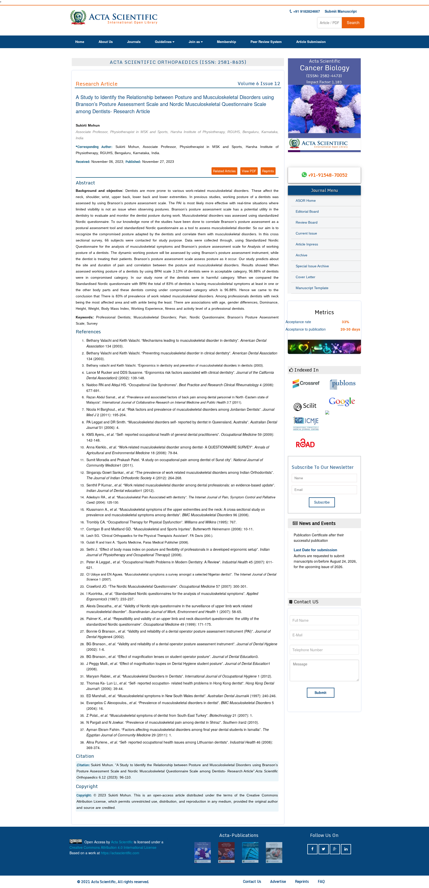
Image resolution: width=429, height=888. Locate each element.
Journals (134, 41)
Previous (294, 107)
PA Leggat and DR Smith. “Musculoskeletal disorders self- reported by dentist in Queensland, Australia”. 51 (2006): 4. (181, 424)
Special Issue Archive (312, 266)
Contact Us (252, 881)
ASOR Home (306, 201)
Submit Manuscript (341, 11)
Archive (301, 255)
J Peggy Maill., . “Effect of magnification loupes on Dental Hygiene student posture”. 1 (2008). (178, 666)
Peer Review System (266, 41)
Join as (194, 41)
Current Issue (306, 233)
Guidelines (163, 41)
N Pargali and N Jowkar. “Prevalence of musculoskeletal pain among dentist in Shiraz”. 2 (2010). (172, 722)
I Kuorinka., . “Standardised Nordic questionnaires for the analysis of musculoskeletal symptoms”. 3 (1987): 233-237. (172, 596)
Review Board (307, 222)
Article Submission (311, 41)
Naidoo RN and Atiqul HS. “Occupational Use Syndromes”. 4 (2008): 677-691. (180, 387)
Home (79, 41)
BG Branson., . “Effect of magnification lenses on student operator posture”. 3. (172, 656)
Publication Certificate (313, 559)
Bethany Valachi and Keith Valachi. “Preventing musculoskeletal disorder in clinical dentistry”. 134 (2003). (181, 355)
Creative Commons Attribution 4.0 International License (113, 847)
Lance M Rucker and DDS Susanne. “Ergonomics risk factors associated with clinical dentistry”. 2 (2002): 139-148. (180, 375)
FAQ (321, 881)
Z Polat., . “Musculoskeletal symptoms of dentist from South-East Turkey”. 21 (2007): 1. (169, 715)
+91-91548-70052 (328, 175)
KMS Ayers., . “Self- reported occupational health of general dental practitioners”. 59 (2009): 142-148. (180, 437)
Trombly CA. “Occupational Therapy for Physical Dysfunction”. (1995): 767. (161, 521)
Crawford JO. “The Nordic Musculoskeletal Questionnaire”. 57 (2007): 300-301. (167, 586)
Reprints (268, 171)
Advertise (278, 881)
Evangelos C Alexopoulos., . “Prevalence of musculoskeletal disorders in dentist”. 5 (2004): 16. (180, 705)
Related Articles (224, 171)
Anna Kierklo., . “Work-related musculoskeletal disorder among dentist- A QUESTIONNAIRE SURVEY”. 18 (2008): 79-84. (177, 449)
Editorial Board (307, 211)
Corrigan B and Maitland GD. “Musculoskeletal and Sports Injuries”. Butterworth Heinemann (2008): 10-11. (170, 528)
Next (355, 107)
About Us (106, 41)
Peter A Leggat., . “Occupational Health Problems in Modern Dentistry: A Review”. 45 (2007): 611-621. (179, 564)
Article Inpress (307, 244)
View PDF (249, 171)
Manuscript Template (312, 288)
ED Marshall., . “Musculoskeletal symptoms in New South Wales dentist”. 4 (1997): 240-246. (181, 695)
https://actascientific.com (120, 852)
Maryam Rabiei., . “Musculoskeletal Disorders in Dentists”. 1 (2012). (179, 676)
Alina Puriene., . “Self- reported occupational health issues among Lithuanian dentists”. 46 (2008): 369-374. (179, 745)
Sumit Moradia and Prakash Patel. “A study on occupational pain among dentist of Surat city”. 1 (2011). (174, 462)
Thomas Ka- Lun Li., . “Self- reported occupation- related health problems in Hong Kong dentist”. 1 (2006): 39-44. (180, 686)
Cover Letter (305, 277)
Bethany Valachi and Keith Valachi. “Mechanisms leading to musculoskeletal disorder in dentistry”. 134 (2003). (176, 343)
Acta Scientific (122, 841)
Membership (226, 41)
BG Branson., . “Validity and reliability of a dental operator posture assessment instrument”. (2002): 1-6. (181, 646)
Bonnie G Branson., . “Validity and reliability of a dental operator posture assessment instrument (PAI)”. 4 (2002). (178, 634)
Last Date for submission (315, 586)
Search (353, 22)
